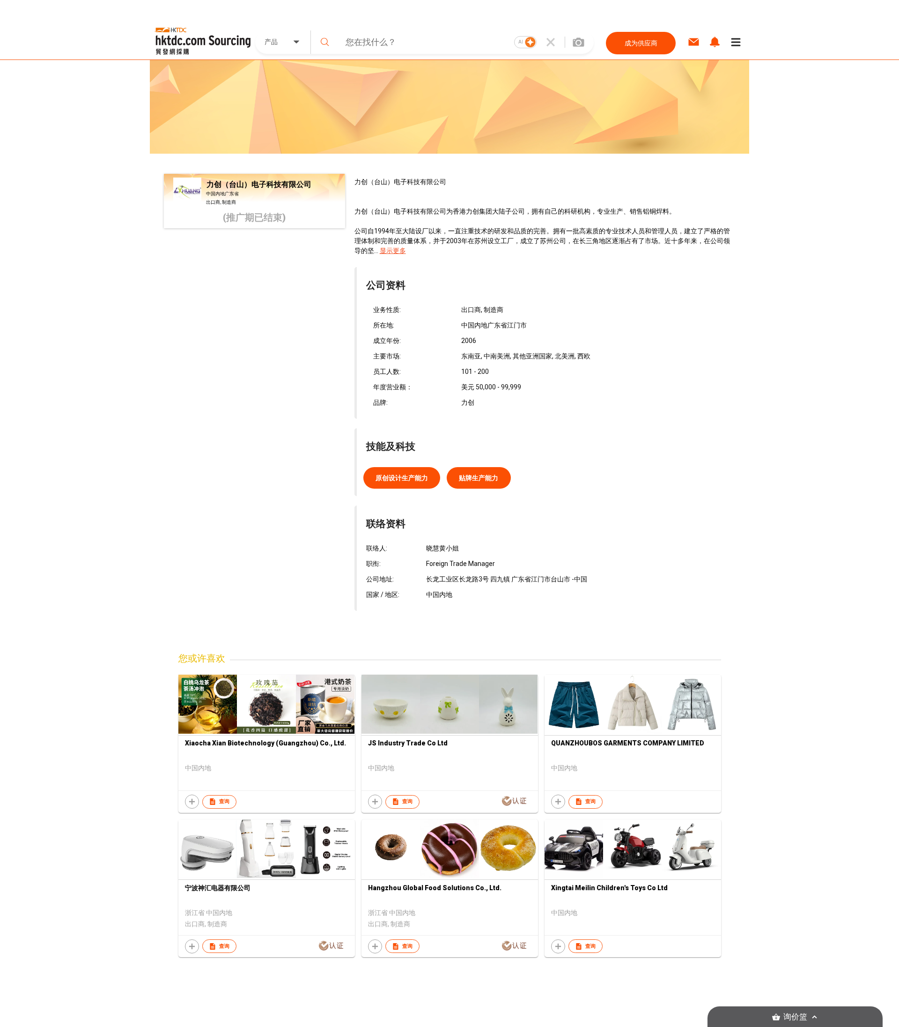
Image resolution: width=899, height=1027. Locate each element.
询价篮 (795, 1016)
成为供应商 (641, 43)
